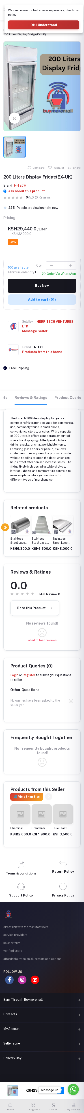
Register (29, 675)
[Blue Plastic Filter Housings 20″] (63, 814)
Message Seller (34, 331)
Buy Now (42, 285)
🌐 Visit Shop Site (27, 796)
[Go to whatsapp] (73, 1089)
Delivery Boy (12, 1058)
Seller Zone (11, 1043)
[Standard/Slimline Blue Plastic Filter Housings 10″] (42, 814)
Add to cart (42, 299)
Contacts (10, 1014)
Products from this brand (42, 352)
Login (14, 675)
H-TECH (20, 185)
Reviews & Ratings (31, 397)
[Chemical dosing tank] (20, 814)
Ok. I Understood (43, 25)
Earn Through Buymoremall (23, 999)
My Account (12, 1029)
